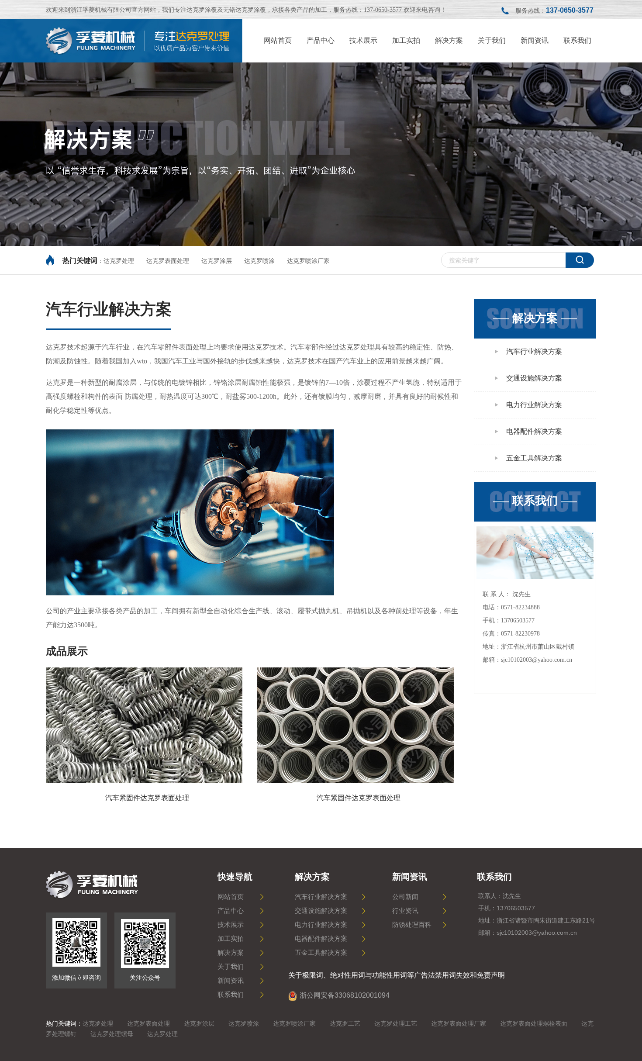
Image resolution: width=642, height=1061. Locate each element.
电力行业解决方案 (534, 404)
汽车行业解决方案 (534, 351)
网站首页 (230, 896)
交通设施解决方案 (534, 378)
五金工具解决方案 (534, 458)
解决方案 (535, 318)
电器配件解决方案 (534, 431)
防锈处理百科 (411, 924)
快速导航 (234, 876)
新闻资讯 (230, 980)
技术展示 (230, 924)
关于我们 (230, 966)
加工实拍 (230, 938)
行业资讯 (405, 910)
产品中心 (230, 910)
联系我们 (535, 500)
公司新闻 (405, 896)
